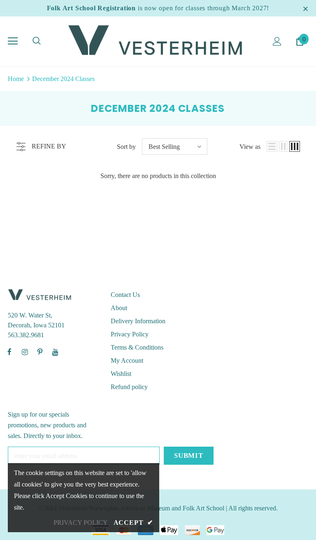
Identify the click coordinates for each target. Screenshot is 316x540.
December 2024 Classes (63, 78)
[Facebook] (9, 351)
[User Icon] (277, 41)
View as (249, 146)
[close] (305, 8)
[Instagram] (24, 351)
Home (16, 78)
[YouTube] (55, 351)
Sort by (126, 146)
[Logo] (158, 41)
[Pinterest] (40, 351)
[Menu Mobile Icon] (13, 41)
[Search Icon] (37, 41)
